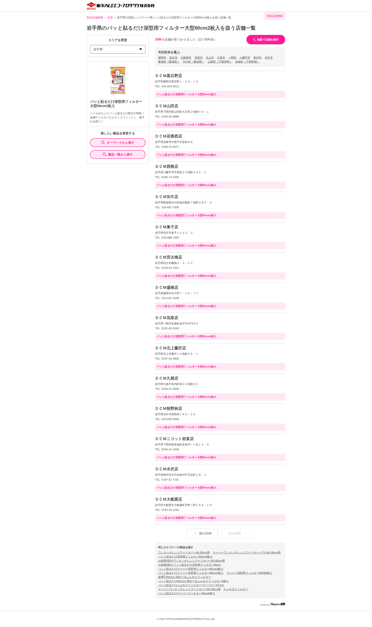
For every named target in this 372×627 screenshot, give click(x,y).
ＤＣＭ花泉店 (166, 318)
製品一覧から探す (120, 154)
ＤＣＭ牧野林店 (168, 408)
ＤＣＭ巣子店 (166, 227)
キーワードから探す (120, 142)
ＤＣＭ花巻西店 (168, 136)
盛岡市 (162, 57)
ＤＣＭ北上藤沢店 (170, 348)
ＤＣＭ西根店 (166, 166)
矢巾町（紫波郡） (194, 61)
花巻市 (199, 57)
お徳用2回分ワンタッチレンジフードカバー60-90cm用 (191, 560)
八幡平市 (244, 57)
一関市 (232, 57)
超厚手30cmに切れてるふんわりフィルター (184, 577)
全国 (110, 17)
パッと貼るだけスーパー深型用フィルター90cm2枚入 (190, 572)
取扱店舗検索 (95, 17)
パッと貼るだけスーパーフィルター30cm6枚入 (186, 593)
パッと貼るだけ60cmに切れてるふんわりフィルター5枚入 (193, 581)
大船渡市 (186, 57)
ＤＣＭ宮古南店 (168, 257)
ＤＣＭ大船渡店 (168, 499)
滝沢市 (269, 57)
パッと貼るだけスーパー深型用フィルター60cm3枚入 (190, 568)
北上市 (210, 57)
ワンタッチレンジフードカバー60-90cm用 (184, 552)
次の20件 (234, 533)
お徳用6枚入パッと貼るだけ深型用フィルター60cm (189, 564)
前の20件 (205, 533)
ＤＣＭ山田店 (166, 106)
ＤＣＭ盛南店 (166, 287)
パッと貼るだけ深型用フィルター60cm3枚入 (185, 556)
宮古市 (173, 57)
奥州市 (257, 57)
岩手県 (98, 49)
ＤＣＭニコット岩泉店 (174, 439)
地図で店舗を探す (268, 39)
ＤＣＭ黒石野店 (168, 76)
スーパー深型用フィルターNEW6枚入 (249, 572)
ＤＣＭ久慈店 (166, 378)
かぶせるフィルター (236, 589)
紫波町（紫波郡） (169, 61)
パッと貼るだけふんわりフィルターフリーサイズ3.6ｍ (191, 585)
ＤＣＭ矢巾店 (166, 197)
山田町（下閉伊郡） (220, 61)
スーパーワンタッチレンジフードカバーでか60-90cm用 (247, 552)
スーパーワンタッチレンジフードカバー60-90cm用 (189, 589)
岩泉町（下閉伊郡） (247, 61)
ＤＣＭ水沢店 (166, 469)
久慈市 (221, 57)
